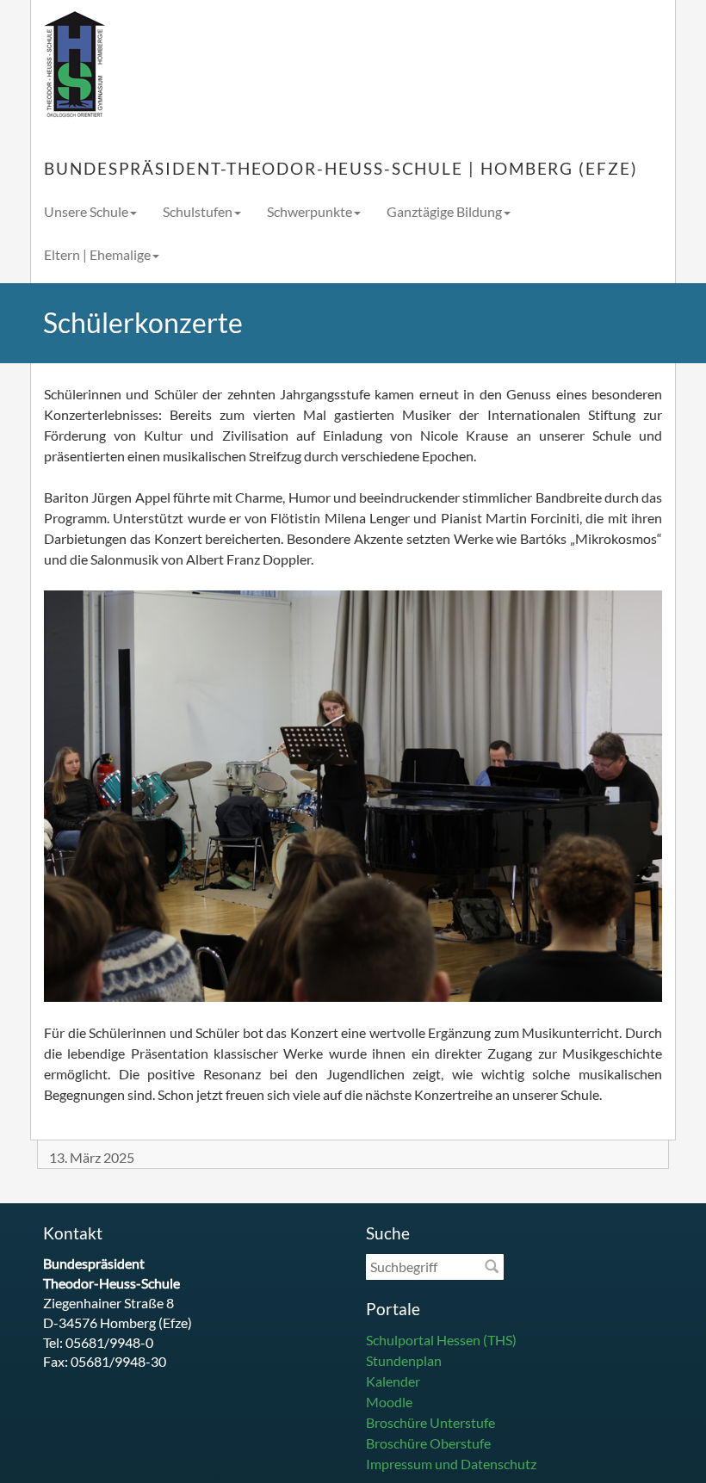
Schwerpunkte (309, 211)
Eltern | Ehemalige (97, 254)
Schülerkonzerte (143, 322)
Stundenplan (404, 1360)
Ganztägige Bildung (444, 211)
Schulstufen (197, 211)
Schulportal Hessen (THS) (441, 1340)
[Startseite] (74, 65)
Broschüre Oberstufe (428, 1443)
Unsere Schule (86, 211)
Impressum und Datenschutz (451, 1463)
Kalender (393, 1381)
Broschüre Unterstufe (430, 1422)
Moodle (389, 1401)
